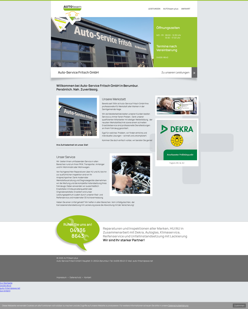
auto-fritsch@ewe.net (143, 260)
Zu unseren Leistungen (175, 72)
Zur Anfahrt (5, 290)
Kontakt (87, 277)
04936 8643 (78, 233)
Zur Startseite (6, 283)
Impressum (62, 277)
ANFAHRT (185, 8)
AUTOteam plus (170, 8)
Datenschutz (75, 277)
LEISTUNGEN (154, 8)
